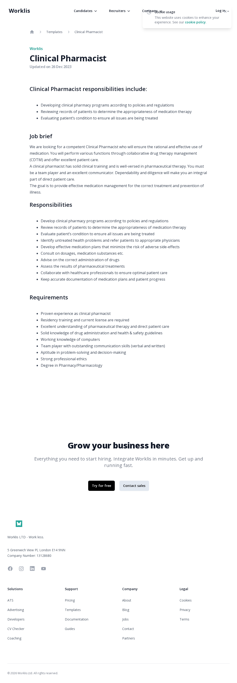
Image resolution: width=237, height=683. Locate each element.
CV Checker (15, 629)
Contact (128, 629)
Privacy (185, 610)
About (126, 600)
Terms (184, 619)
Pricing (70, 600)
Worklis (19, 10)
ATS (10, 600)
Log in (223, 10)
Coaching (14, 638)
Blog (125, 610)
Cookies (186, 600)
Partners (128, 638)
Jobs (125, 619)
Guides (70, 629)
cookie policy (195, 22)
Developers (16, 619)
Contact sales (134, 485)
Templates (54, 32)
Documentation (76, 619)
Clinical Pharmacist (89, 32)
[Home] (32, 32)
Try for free (101, 485)
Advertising (15, 610)
